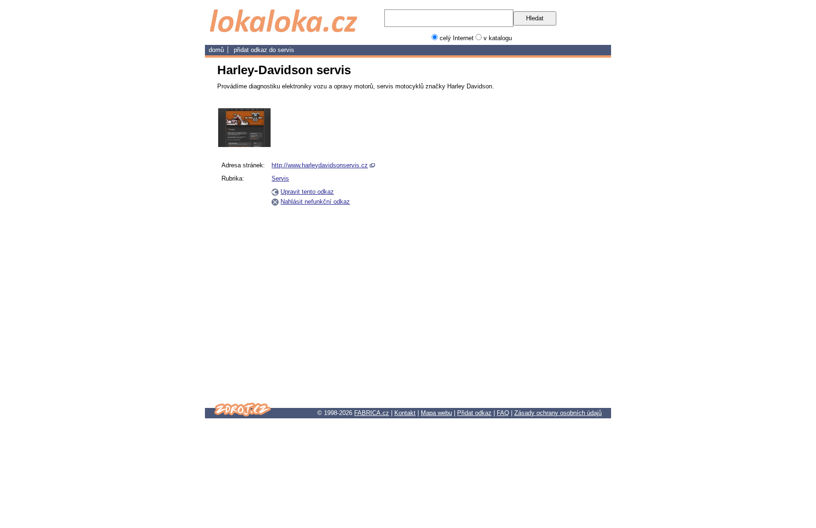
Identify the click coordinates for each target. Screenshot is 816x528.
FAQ (503, 412)
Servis (286, 49)
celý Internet (457, 38)
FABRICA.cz (371, 412)
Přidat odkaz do (256, 49)
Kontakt (405, 412)
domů (216, 49)
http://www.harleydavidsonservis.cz (320, 165)
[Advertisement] (553, 250)
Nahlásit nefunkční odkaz (315, 201)
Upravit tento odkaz (307, 191)
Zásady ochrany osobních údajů (558, 412)
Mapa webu (436, 412)
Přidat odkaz (474, 412)
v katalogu (498, 38)
